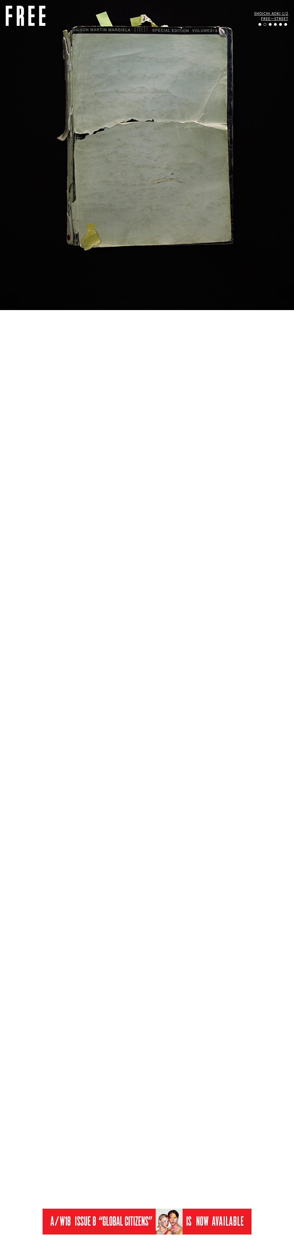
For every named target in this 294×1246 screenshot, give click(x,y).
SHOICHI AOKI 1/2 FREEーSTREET (271, 16)
